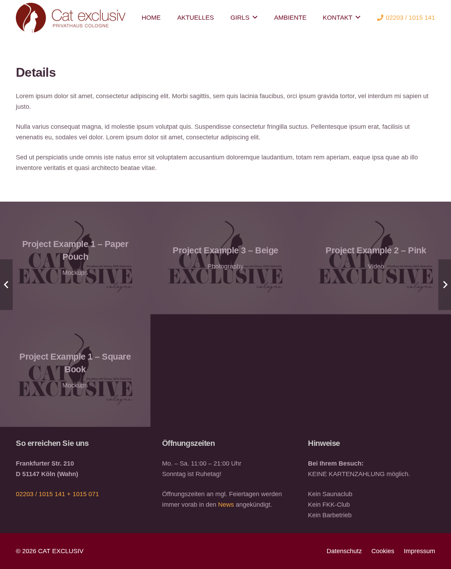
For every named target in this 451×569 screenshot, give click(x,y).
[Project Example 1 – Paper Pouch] (75, 258)
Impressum (419, 551)
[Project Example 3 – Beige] (225, 258)
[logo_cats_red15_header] (70, 18)
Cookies (382, 551)
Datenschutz (344, 551)
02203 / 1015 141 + (44, 494)
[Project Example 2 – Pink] (376, 258)
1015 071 (86, 494)
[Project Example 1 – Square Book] (75, 370)
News (226, 504)
